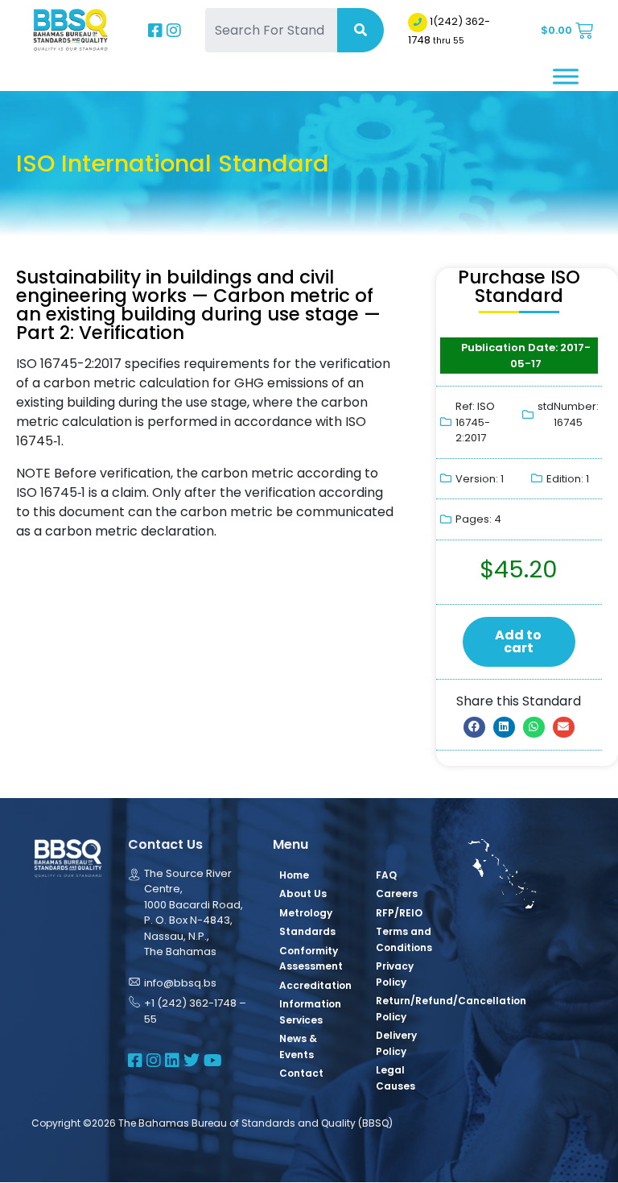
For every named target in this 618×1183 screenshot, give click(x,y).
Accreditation (315, 985)
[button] (474, 727)
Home (294, 875)
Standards (307, 931)
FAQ (386, 875)
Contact (301, 1073)
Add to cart (518, 641)
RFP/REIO (399, 913)
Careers (397, 893)
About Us (303, 893)
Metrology (305, 913)
